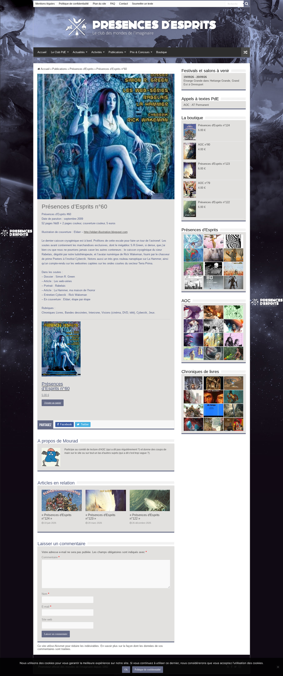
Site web (47, 619)
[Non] (278, 667)
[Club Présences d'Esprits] (141, 26)
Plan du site (99, 3)
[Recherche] (247, 4)
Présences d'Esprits (82, 68)
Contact (123, 3)
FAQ (112, 3)
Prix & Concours (140, 52)
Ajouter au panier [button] (52, 402)
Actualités (79, 52)
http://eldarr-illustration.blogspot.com (106, 232)
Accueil (41, 52)
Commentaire (50, 557)
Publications (116, 52)
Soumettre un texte (142, 3)
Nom (45, 593)
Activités (96, 52)
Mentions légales (45, 3)
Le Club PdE (58, 52)
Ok (126, 669)
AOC (187, 104)
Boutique (161, 52)
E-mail (46, 606)
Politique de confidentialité (74, 3)
